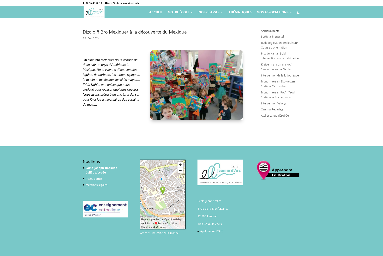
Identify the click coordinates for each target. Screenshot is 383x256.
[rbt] (196, 119)
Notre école (178, 12)
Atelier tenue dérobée (275, 115)
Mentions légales (97, 185)
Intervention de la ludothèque (280, 75)
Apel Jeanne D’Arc (211, 231)
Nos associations (272, 12)
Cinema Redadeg (272, 109)
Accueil (156, 12)
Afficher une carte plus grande (159, 233)
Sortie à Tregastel (272, 36)
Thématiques (240, 12)
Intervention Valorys (274, 103)
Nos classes (208, 12)
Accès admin (94, 179)
